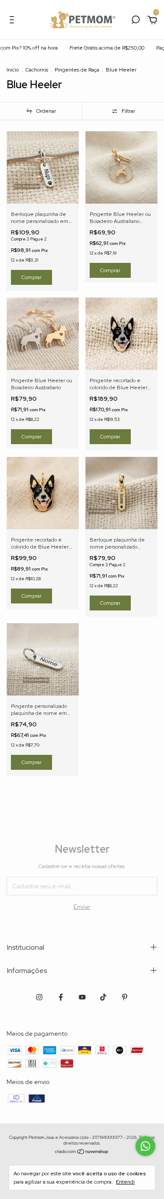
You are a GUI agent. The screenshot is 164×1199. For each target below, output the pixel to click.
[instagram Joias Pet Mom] (39, 997)
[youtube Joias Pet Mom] (82, 997)
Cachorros (36, 69)
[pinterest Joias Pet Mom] (124, 997)
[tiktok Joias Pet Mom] (103, 997)
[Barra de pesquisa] (135, 21)
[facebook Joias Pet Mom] (60, 997)
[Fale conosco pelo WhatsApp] (145, 1146)
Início (13, 69)
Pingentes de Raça (77, 69)
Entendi (125, 1181)
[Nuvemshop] (82, 1152)
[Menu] (13, 21)
